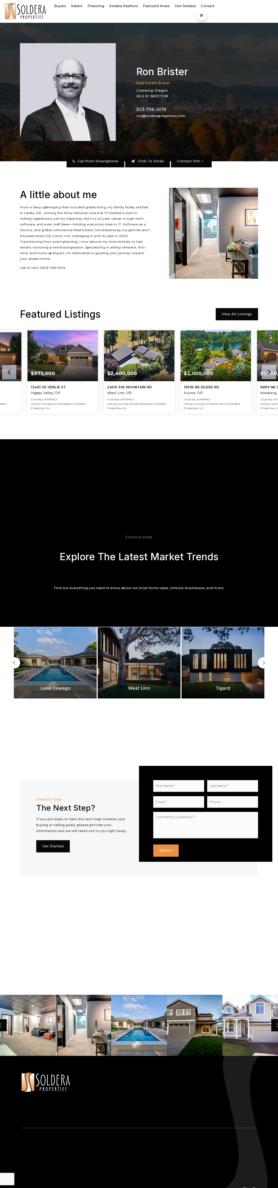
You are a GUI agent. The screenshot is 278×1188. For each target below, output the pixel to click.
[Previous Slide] (14, 663)
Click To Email (150, 161)
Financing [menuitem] (96, 6)
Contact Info (189, 161)
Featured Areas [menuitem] (156, 6)
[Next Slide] (263, 663)
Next (269, 372)
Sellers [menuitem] (77, 6)
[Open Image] (28, 1025)
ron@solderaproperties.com (161, 116)
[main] (139, 539)
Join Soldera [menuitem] (185, 6)
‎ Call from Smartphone (97, 161)
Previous (9, 372)
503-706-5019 (151, 109)
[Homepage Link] (25, 11)
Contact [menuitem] (208, 6)
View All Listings (237, 314)
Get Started (53, 846)
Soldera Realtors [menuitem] (123, 6)
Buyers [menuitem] (60, 6)
